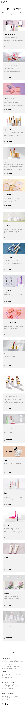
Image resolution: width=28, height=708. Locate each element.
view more (9, 46)
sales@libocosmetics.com (9, 668)
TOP (14, 652)
